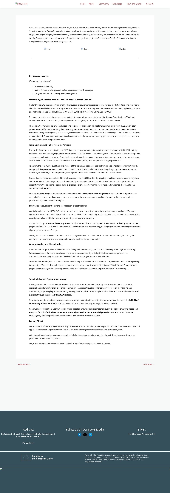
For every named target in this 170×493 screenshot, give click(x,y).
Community (104, 4)
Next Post (148, 364)
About (91, 4)
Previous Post (23, 364)
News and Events (134, 4)
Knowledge (117, 4)
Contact (149, 4)
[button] (92, 3)
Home (82, 4)
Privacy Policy (28, 443)
